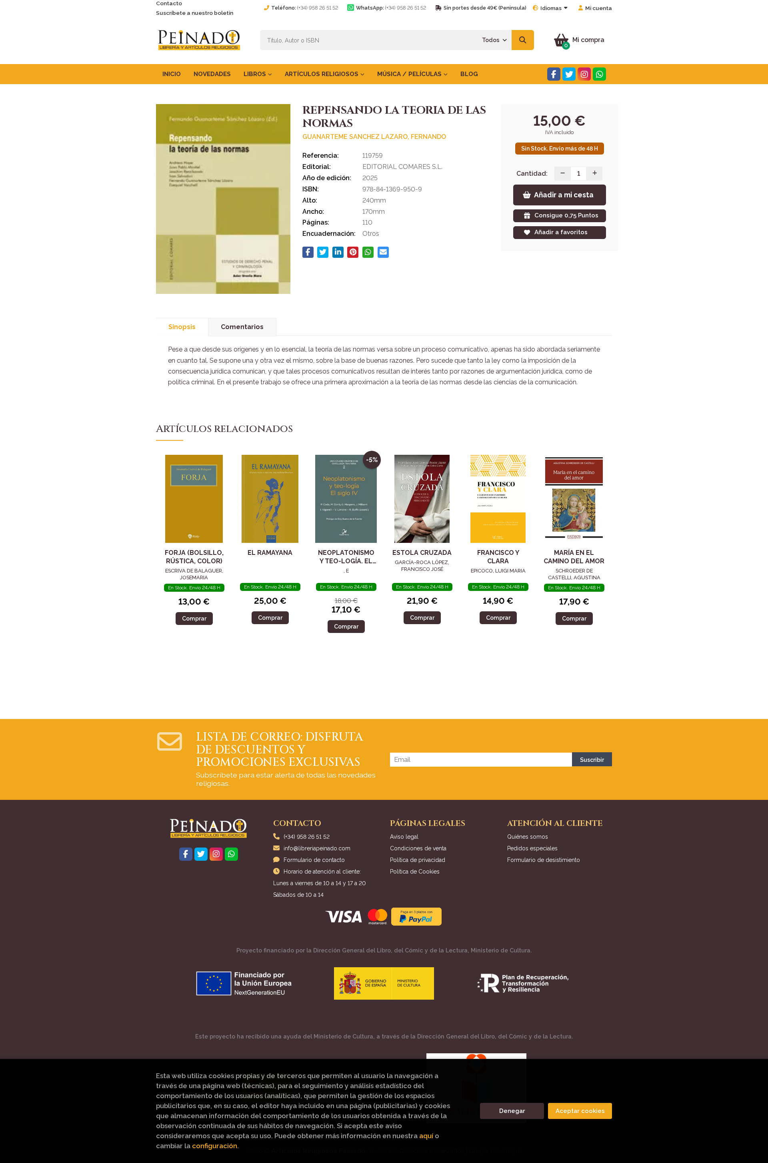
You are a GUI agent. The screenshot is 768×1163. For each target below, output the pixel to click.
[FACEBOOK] (553, 74)
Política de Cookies (415, 871)
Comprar (194, 618)
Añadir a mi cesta (564, 195)
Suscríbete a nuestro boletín (194, 13)
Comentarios (242, 327)
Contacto (169, 3)
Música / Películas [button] (410, 74)
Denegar (512, 1111)
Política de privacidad (417, 860)
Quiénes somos (527, 837)
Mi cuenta (598, 8)
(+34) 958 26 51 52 (317, 8)
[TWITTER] (569, 74)
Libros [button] (256, 74)
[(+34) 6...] (599, 74)
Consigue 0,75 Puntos (566, 215)
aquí (426, 1136)
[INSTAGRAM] (584, 74)
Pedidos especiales (532, 848)
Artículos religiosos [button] (322, 74)
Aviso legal (404, 837)
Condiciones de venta (418, 848)
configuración (214, 1146)
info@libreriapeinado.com (317, 848)
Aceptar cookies (580, 1111)
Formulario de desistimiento (543, 860)
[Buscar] (523, 40)
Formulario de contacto (314, 860)
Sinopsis (182, 327)
